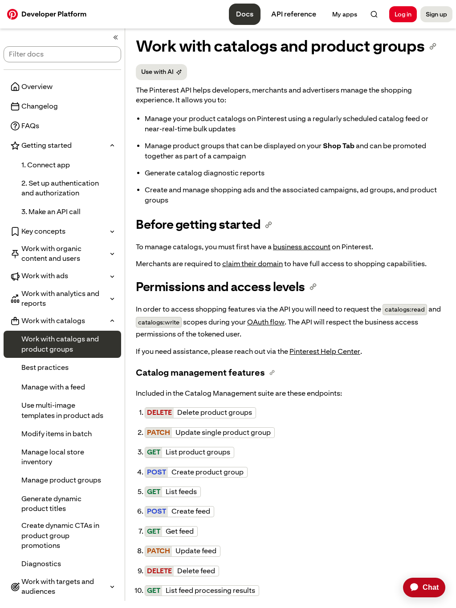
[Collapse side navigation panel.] (115, 37)
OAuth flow (266, 322)
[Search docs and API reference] (374, 14)
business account (301, 247)
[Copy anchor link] (433, 46)
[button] (62, 145)
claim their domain (252, 263)
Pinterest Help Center (324, 351)
